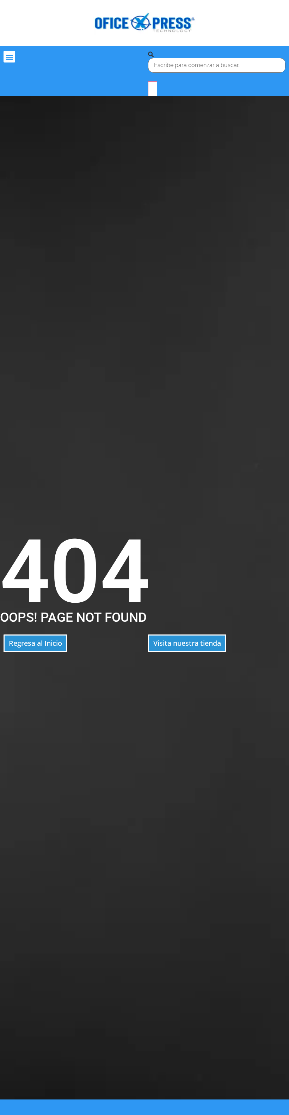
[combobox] (216, 65)
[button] (9, 56)
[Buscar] (151, 54)
